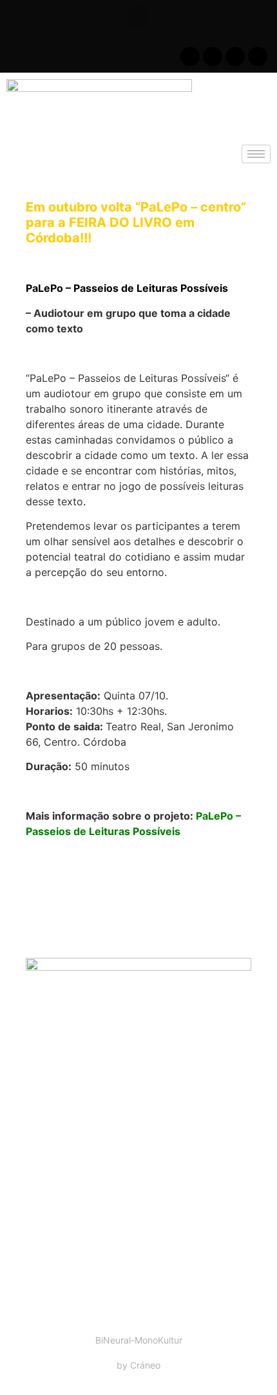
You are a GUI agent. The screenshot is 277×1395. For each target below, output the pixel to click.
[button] (138, 17)
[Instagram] (235, 56)
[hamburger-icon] (256, 154)
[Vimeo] (257, 56)
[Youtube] (212, 56)
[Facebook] (190, 56)
